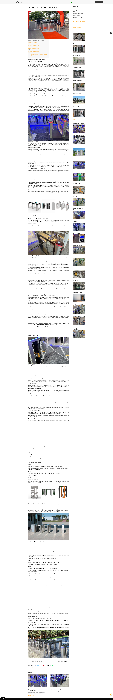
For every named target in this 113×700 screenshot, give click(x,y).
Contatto (67, 2)
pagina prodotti (63, 191)
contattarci (41, 192)
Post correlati (31, 52)
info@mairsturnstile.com (79, 13)
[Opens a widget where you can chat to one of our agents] (3, 698)
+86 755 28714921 (77, 15)
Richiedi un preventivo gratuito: (34, 45)
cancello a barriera (53, 420)
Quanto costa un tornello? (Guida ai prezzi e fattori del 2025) (39, 55)
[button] (35, 666)
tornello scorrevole (60, 420)
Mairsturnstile (66, 698)
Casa (41, 2)
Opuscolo (56, 2)
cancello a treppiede (38, 420)
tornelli (40, 65)
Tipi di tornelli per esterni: (33, 49)
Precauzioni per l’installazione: (34, 51)
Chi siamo (61, 2)
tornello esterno (50, 667)
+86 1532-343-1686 (35, 195)
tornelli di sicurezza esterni (35, 667)
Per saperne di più (31, 695)
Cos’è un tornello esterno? (33, 42)
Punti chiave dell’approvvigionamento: (35, 46)
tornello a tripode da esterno (43, 667)
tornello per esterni (32, 63)
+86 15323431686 (80, 17)
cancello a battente (45, 420)
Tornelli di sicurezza (47, 2)
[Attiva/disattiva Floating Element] (111, 694)
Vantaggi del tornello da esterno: (34, 48)
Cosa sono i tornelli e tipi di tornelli (58, 689)
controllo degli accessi (50, 63)
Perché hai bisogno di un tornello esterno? (36, 43)
